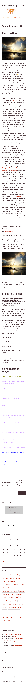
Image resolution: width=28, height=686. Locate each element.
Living (4, 604)
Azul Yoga (14, 100)
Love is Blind (18, 634)
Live (19, 601)
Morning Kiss (9, 33)
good (15, 591)
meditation (5, 286)
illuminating (11, 284)
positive (17, 611)
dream (17, 578)
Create (11, 578)
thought (18, 485)
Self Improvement (14, 282)
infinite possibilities (19, 284)
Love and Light (17, 643)
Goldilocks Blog (9, 6)
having (11, 597)
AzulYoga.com (8, 231)
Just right (9, 601)
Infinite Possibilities (13, 294)
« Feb (3, 562)
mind (9, 286)
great (12, 594)
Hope (21, 597)
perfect (9, 362)
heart (16, 597)
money (5, 607)
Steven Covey (8, 634)
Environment (7, 584)
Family (23, 584)
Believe (12, 575)
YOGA (21, 282)
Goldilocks (11, 360)
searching (13, 485)
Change (5, 578)
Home (4, 652)
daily (6, 284)
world (17, 362)
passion (20, 607)
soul (19, 286)
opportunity (12, 607)
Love (14, 359)
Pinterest (5, 170)
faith (7, 360)
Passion (15, 636)
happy (5, 597)
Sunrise (22, 286)
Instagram (5, 168)
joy (4, 601)
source (13, 362)
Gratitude (6, 594)
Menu (23, 5)
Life (12, 359)
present (5, 614)
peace (15, 484)
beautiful (6, 575)
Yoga (3, 287)
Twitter (18, 168)
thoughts (13, 617)
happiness (19, 594)
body (3, 284)
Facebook (12, 168)
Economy (6, 581)
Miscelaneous (21, 480)
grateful (21, 591)
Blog (5, 360)
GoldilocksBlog (7, 591)
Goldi (4, 588)
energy (12, 581)
